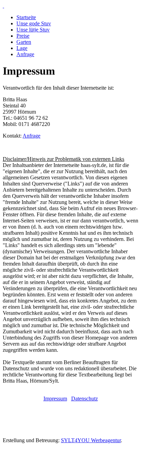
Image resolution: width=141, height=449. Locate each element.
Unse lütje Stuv (33, 30)
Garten (23, 42)
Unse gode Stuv (33, 23)
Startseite (26, 17)
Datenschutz (84, 398)
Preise (22, 36)
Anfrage (25, 54)
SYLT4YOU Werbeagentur (91, 440)
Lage (21, 48)
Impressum (55, 398)
